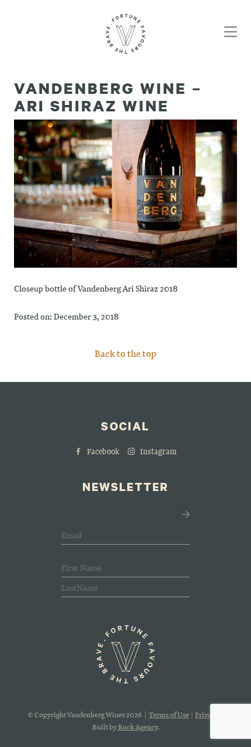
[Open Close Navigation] (228, 33)
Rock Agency (138, 726)
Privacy (206, 714)
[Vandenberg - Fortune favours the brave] (125, 34)
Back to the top (125, 353)
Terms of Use (169, 714)
